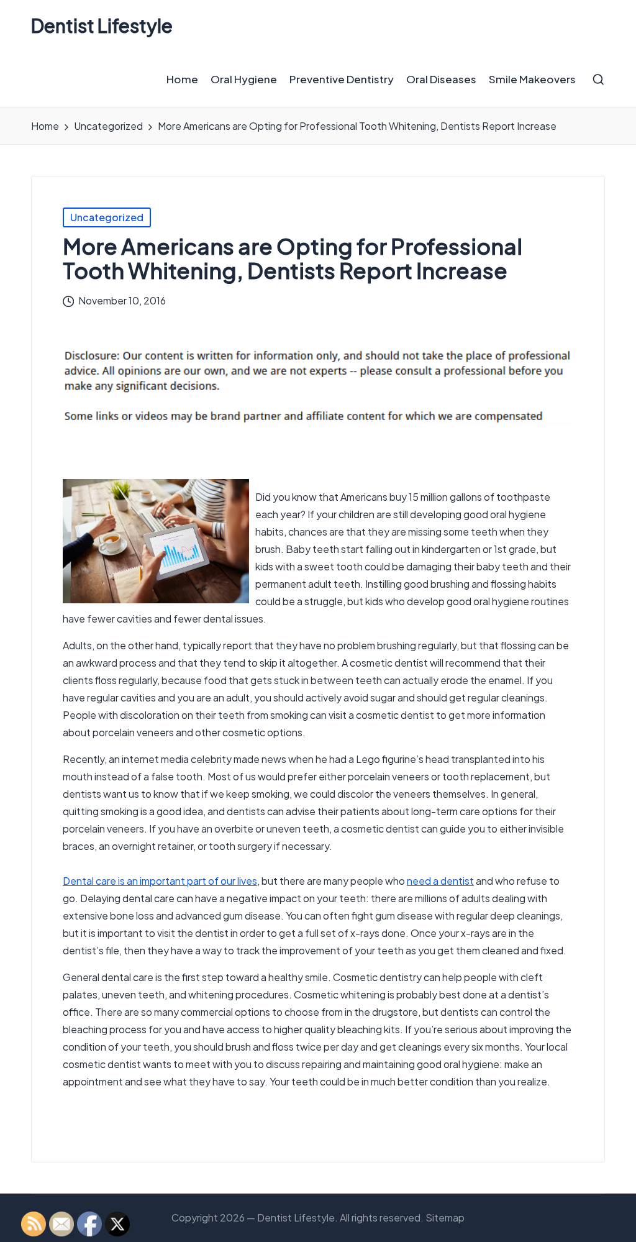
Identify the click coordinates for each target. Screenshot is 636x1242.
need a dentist (440, 880)
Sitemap (445, 1217)
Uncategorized (106, 217)
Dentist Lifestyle (102, 26)
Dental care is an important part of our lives (160, 880)
